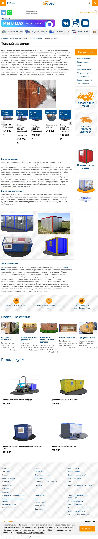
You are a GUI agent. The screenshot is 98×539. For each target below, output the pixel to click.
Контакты (6, 482)
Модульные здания (39, 32)
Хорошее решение (84, 80)
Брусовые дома (41, 478)
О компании (7, 468)
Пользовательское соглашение (10, 536)
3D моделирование (75, 501)
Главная (4, 38)
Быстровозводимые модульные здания (14, 500)
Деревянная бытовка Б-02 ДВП (65, 399)
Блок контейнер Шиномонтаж (64, 446)
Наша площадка (8, 478)
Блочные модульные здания (13, 495)
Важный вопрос (83, 62)
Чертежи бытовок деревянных (29, 338)
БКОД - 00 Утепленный (8, 126)
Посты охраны (84, 32)
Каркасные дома (74, 478)
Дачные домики (74, 471)
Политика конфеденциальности (30, 536)
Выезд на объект (75, 504)
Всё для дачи (73, 468)
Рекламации (7, 485)
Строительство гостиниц (78, 515)
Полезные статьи (15, 317)
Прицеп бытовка (87, 337)
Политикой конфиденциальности (30, 532)
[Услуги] (86, 190)
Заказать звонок (87, 13)
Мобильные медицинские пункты (81, 485)
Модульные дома (84, 69)
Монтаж (5, 475)
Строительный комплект (52, 126)
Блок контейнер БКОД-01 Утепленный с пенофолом (22, 130)
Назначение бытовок (76, 511)
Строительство (36, 38)
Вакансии (6, 492)
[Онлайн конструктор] (86, 155)
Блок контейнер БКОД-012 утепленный (65, 128)
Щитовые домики (9, 508)
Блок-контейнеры (84, 58)
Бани (37, 468)
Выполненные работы (86, 104)
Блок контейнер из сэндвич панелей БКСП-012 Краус (22, 447)
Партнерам (6, 488)
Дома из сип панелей (77, 475)
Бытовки (38, 485)
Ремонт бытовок (67, 337)
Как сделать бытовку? (7, 338)
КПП (69, 482)
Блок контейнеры (15, 32)
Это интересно (83, 83)
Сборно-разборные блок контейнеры (78, 497)
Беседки (38, 471)
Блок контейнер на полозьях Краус (17, 399)
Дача (79, 65)
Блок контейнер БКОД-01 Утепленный (36, 128)
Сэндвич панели (62, 32)
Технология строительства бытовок (47, 339)
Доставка (6, 471)
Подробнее (14, 350)
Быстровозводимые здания (46, 482)
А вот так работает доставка (85, 129)
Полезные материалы (18, 38)
